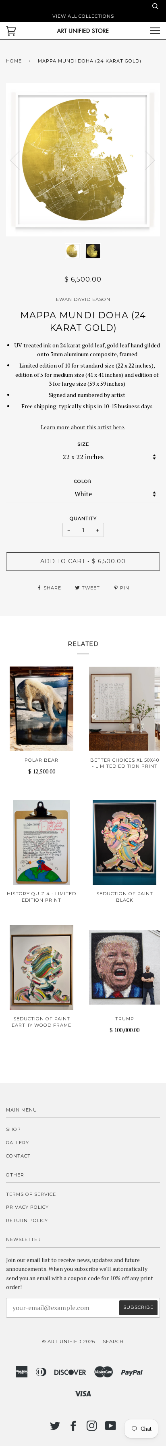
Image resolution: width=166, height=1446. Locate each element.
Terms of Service (31, 1194)
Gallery (17, 1142)
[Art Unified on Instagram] (92, 1428)
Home (14, 61)
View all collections (83, 16)
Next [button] (145, 160)
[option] (83, 160)
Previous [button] (19, 160)
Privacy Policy (27, 1207)
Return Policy (27, 1220)
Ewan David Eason (83, 299)
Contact (18, 1156)
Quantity (83, 518)
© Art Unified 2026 (68, 1341)
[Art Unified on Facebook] (73, 1428)
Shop (13, 1129)
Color (83, 481)
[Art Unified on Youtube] (110, 1428)
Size (83, 444)
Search (113, 1341)
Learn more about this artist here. (83, 427)
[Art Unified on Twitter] (55, 1428)
